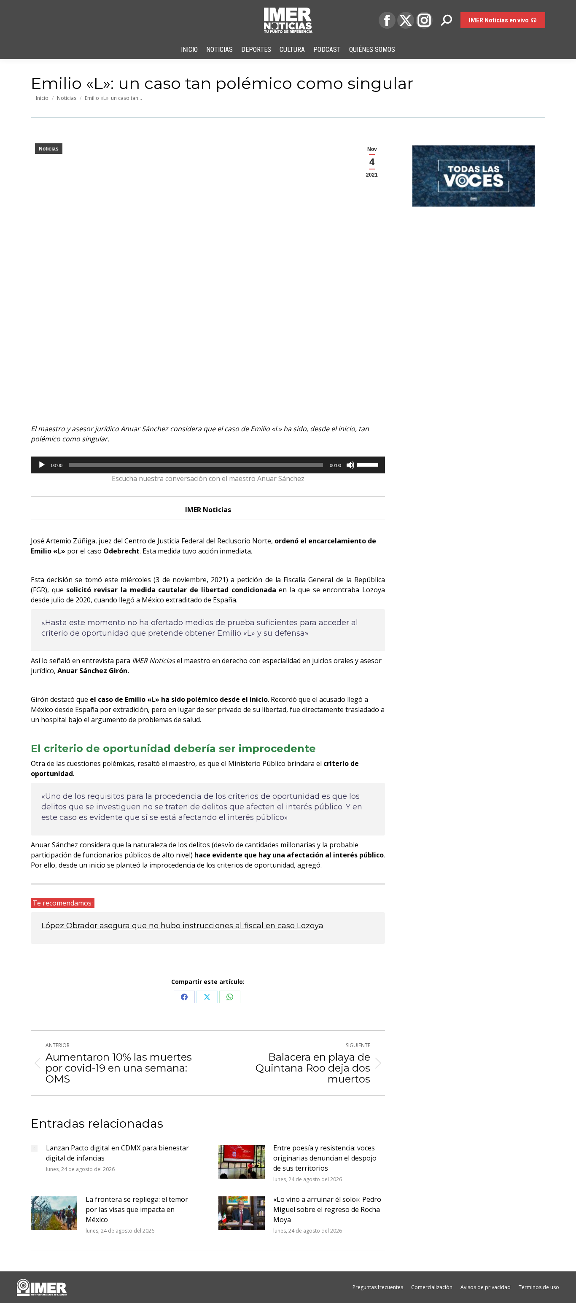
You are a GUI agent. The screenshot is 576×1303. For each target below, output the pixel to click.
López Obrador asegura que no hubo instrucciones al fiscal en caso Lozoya (182, 925)
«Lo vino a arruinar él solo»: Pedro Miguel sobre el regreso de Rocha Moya (327, 1209)
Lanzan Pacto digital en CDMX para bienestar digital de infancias (117, 1153)
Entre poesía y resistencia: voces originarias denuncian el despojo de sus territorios (325, 1158)
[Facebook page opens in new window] (387, 20)
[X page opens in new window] (405, 20)
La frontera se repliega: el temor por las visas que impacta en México (137, 1209)
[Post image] (34, 1148)
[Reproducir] (42, 465)
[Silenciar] (350, 465)
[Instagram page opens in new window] (424, 20)
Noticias (49, 149)
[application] (208, 465)
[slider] (369, 464)
